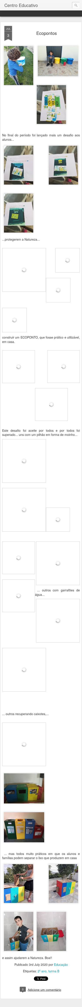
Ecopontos (46, 33)
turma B (53, 971)
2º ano (42, 971)
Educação (61, 964)
